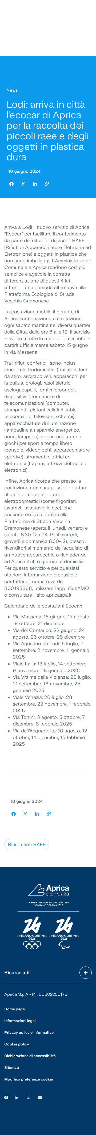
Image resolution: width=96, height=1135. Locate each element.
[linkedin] (35, 184)
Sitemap (11, 1067)
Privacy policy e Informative (29, 1032)
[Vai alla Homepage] (48, 917)
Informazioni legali (20, 1021)
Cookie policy (16, 1044)
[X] (28, 1097)
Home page (14, 1009)
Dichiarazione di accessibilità (30, 1056)
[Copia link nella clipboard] (47, 184)
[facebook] (11, 184)
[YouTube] (40, 1097)
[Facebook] (6, 1097)
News (12, 90)
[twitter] (23, 184)
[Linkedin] (16, 1097)
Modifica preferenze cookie (28, 1079)
